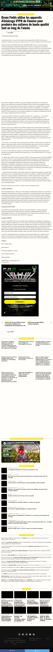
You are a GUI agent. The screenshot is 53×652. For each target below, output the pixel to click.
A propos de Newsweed (13, 638)
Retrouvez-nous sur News (39, 638)
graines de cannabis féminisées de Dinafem (24, 570)
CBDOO (5, 573)
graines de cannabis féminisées (20, 550)
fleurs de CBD (11, 555)
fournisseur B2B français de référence (16, 561)
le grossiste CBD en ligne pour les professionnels (26, 557)
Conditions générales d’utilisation (14, 640)
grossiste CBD (12, 565)
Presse (6, 642)
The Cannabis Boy (20, 642)
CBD (22, 567)
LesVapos (24, 538)
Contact (14, 644)
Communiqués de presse (26, 14)
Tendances (9, 14)
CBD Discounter (5, 576)
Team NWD (10, 32)
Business (15, 14)
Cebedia (11, 642)
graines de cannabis (12, 542)
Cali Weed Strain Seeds (34, 546)
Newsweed (3, 14)
